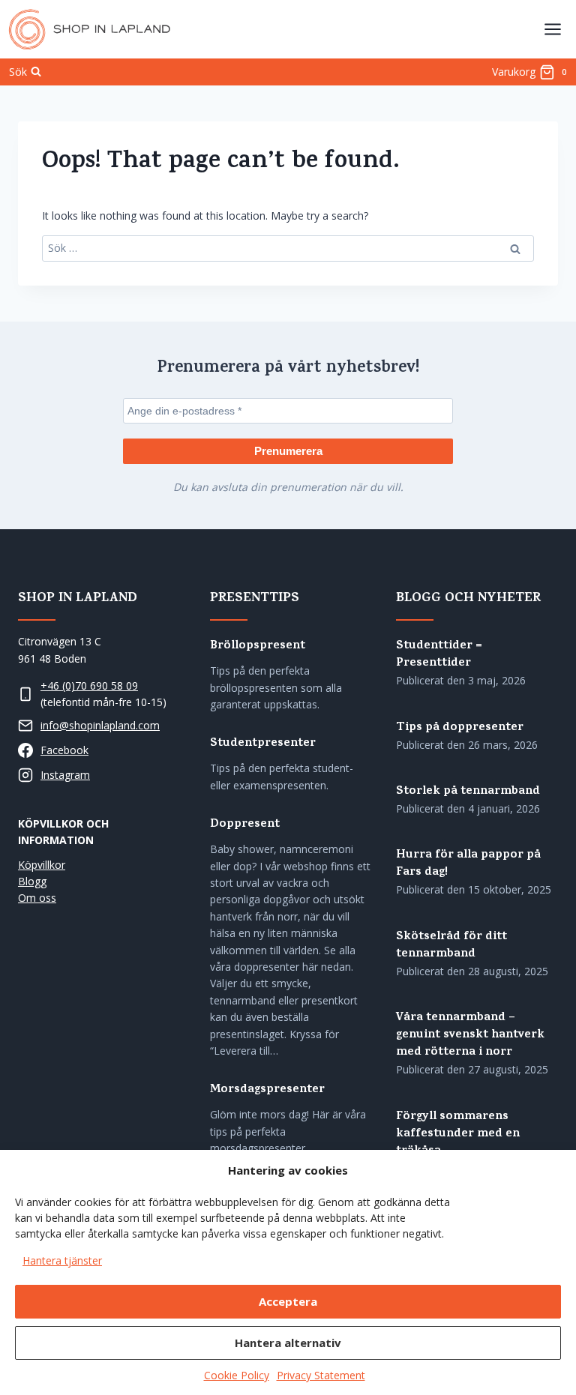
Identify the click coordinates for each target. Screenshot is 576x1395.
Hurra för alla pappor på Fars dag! (468, 864)
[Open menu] (552, 29)
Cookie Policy (236, 1375)
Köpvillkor (41, 865)
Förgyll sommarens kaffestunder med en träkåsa (458, 1134)
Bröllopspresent (257, 646)
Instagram (65, 775)
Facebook (64, 750)
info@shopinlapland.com (100, 725)
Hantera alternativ (288, 1342)
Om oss (37, 898)
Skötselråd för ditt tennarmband (451, 946)
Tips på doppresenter (460, 728)
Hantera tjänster (62, 1260)
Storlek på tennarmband (468, 792)
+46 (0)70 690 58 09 (89, 685)
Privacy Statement (321, 1375)
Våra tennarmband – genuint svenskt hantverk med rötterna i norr (470, 1035)
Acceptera (288, 1301)
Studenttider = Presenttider (439, 655)
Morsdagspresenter (267, 1090)
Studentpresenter (263, 744)
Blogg (32, 881)
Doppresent (245, 825)
